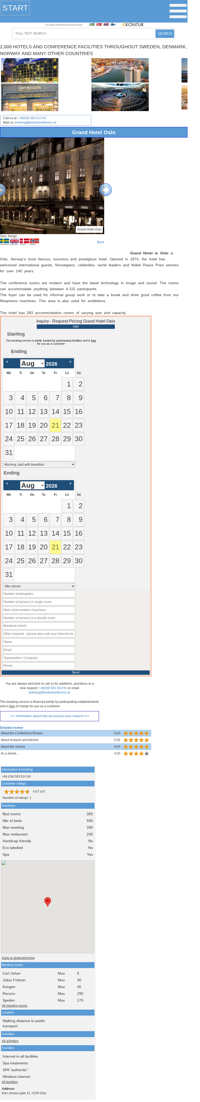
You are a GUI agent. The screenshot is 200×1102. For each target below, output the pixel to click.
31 (9, 453)
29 (67, 439)
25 (20, 439)
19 (32, 425)
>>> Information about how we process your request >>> (49, 716)
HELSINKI (120, 63)
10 (9, 412)
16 (79, 412)
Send (75, 672)
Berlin (30, 63)
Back (100, 242)
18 (20, 425)
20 (44, 425)
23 (79, 425)
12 (32, 412)
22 (67, 425)
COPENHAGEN (29, 88)
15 (67, 412)
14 (55, 412)
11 (20, 412)
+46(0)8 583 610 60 (32, 118)
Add (76, 326)
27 (44, 439)
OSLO (120, 88)
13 (44, 412)
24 (9, 439)
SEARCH (165, 34)
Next (101, 185)
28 (55, 439)
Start (15, 7)
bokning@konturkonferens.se (36, 122)
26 (32, 439)
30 (79, 439)
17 (9, 425)
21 (55, 425)
